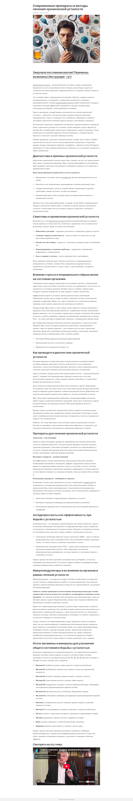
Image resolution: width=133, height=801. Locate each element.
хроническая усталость (57, 221)
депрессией (88, 482)
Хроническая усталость (42, 85)
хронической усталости (65, 103)
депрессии (41, 509)
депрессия (67, 177)
